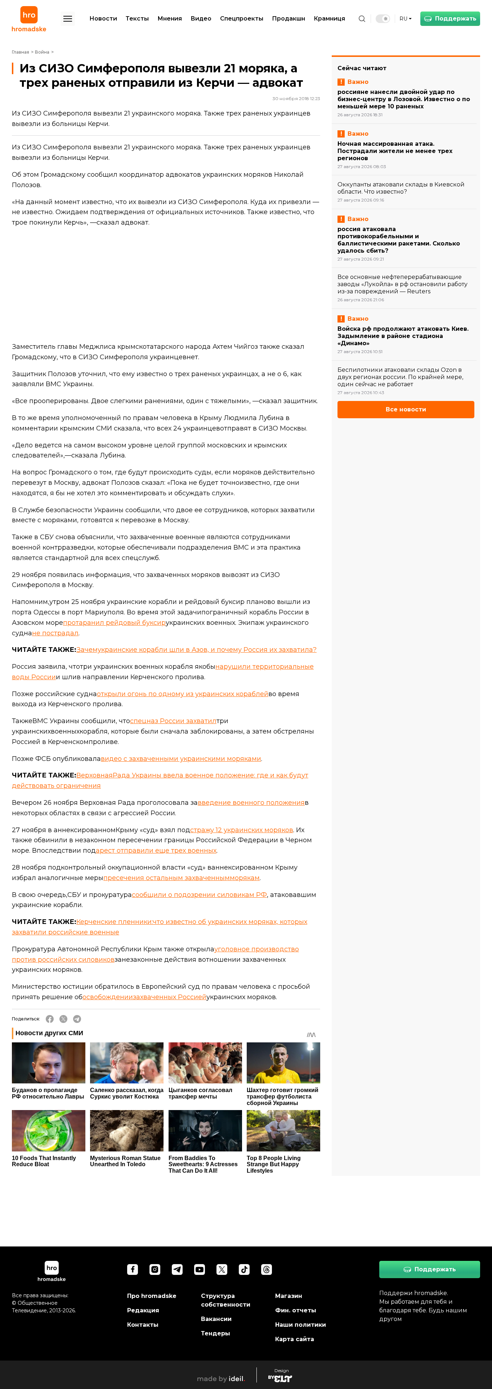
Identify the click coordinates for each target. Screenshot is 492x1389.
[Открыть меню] (68, 19)
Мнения (169, 18)
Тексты (137, 18)
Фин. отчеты (295, 1310)
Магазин (288, 1296)
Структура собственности (225, 1300)
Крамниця (329, 18)
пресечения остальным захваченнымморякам (181, 878)
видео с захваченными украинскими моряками (181, 759)
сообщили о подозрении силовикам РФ (199, 895)
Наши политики (300, 1324)
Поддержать (456, 18)
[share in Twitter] (63, 1019)
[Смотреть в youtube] (199, 1269)
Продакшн (288, 18)
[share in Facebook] (50, 1019)
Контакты (142, 1324)
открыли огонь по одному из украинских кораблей (182, 694)
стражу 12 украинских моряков (241, 830)
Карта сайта (294, 1339)
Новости (103, 18)
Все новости (406, 409)
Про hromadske (151, 1296)
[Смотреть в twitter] (221, 1269)
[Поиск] (362, 19)
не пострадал (55, 633)
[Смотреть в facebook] (132, 1269)
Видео (201, 18)
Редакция (143, 1310)
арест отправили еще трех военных (156, 850)
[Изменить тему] (383, 18)
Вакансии (216, 1319)
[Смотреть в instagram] (154, 1269)
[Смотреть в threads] (266, 1269)
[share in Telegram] (77, 1019)
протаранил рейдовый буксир (114, 623)
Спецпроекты (241, 18)
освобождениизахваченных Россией (144, 997)
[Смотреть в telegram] (177, 1269)
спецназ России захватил (173, 721)
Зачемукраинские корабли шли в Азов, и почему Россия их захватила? (196, 650)
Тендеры (215, 1333)
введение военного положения (251, 803)
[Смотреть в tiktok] (244, 1269)
